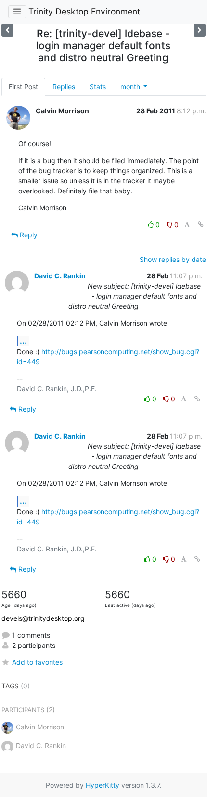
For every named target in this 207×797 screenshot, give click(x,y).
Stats (98, 86)
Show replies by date (173, 259)
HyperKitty (102, 785)
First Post (23, 86)
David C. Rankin (60, 276)
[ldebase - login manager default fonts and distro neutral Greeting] (200, 30)
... (23, 340)
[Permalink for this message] (200, 225)
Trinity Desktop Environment (84, 11)
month (131, 86)
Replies (63, 86)
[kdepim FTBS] (7, 30)
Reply (28, 235)
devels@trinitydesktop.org (43, 618)
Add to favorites (37, 662)
